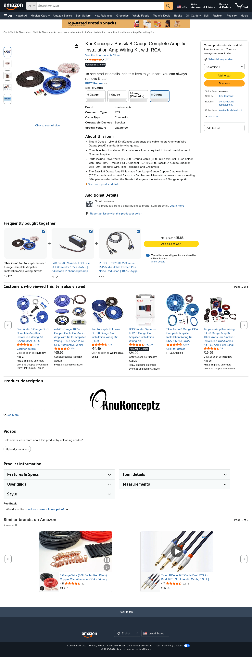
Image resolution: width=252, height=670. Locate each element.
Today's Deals (161, 15)
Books (178, 15)
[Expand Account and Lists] (214, 7)
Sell (206, 15)
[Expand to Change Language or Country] (186, 7)
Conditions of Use (76, 645)
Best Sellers (83, 15)
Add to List (213, 128)
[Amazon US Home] (89, 635)
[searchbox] (100, 6)
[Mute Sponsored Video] (107, 567)
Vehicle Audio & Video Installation (88, 32)
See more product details (103, 184)
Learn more (177, 205)
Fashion (217, 15)
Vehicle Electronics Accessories (50, 32)
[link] (73, 243)
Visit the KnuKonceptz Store (102, 55)
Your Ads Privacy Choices (169, 645)
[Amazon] (13, 6)
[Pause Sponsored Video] (107, 560)
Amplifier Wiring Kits (143, 32)
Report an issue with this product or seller (116, 213)
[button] (8, 15)
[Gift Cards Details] (200, 15)
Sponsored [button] (9, 525)
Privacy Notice (97, 645)
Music (244, 15)
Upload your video (17, 449)
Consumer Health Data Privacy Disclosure (129, 645)
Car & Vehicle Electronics (17, 32)
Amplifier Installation (119, 32)
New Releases (103, 15)
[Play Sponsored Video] (177, 551)
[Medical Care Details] (49, 15)
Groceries (122, 15)
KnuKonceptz (226, 96)
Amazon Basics (62, 15)
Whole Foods (140, 15)
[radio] (7, 52)
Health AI (21, 15)
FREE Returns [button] (94, 83)
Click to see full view (47, 125)
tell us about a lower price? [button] (46, 509)
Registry (231, 15)
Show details (158, 261)
